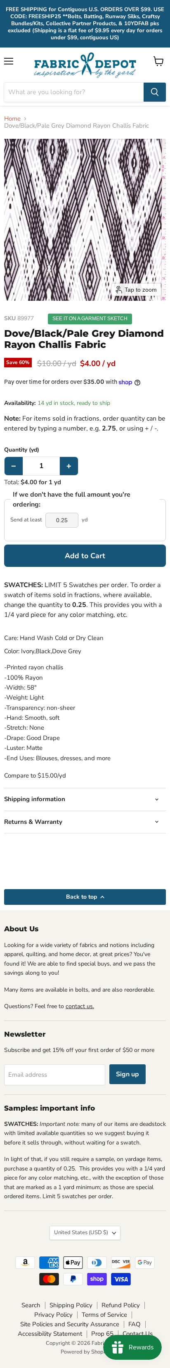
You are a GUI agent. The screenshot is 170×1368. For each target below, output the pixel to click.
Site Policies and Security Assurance (69, 1324)
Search (30, 1305)
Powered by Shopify (85, 1352)
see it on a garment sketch (90, 318)
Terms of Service (104, 1315)
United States (81, 1232)
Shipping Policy (71, 1305)
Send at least (26, 520)
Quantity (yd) (21, 450)
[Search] (155, 92)
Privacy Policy (53, 1315)
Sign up (127, 1074)
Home (12, 118)
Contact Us (138, 1334)
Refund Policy (121, 1305)
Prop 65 (102, 1334)
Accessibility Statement (50, 1334)
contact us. (80, 1006)
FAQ (134, 1324)
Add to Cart (85, 556)
